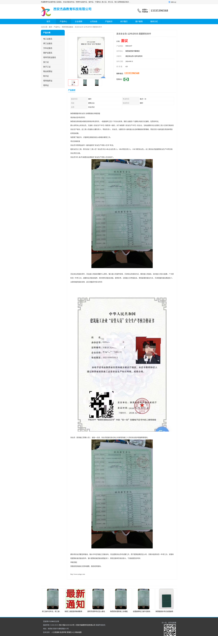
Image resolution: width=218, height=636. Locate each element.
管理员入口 (71, 632)
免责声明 (63, 632)
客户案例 (139, 21)
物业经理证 (47, 71)
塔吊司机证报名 (67, 27)
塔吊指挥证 (47, 81)
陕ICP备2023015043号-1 (67, 625)
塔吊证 (46, 85)
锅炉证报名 (47, 53)
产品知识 (108, 21)
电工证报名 (47, 39)
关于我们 (124, 21)
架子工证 (47, 67)
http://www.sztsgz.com (77, 574)
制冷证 (46, 76)
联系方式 (154, 21)
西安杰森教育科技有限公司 (85, 625)
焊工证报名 (47, 43)
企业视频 (78, 21)
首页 (48, 21)
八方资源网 (55, 632)
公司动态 (93, 21)
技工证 (46, 62)
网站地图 (78, 632)
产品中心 (63, 21)
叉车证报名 (47, 48)
